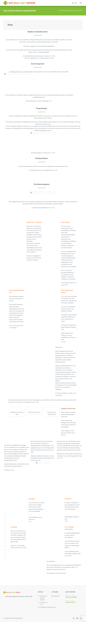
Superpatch (56, 596)
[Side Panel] (80, 3)
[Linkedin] (81, 618)
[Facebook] (73, 618)
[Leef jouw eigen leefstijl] (19, 3)
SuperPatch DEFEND (71, 597)
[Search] (76, 3)
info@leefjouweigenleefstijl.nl (48, 607)
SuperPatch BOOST (70, 602)
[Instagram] (77, 618)
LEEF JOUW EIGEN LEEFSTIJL (65, 10)
